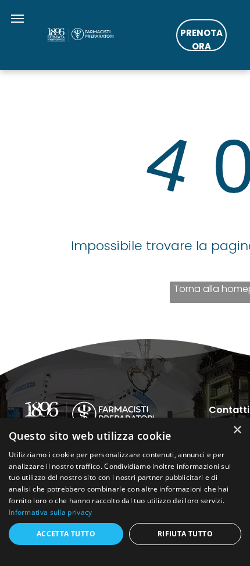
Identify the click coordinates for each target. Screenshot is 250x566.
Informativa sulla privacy (50, 512)
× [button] (237, 430)
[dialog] (125, 492)
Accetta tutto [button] (66, 534)
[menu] (17, 18)
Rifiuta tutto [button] (185, 534)
